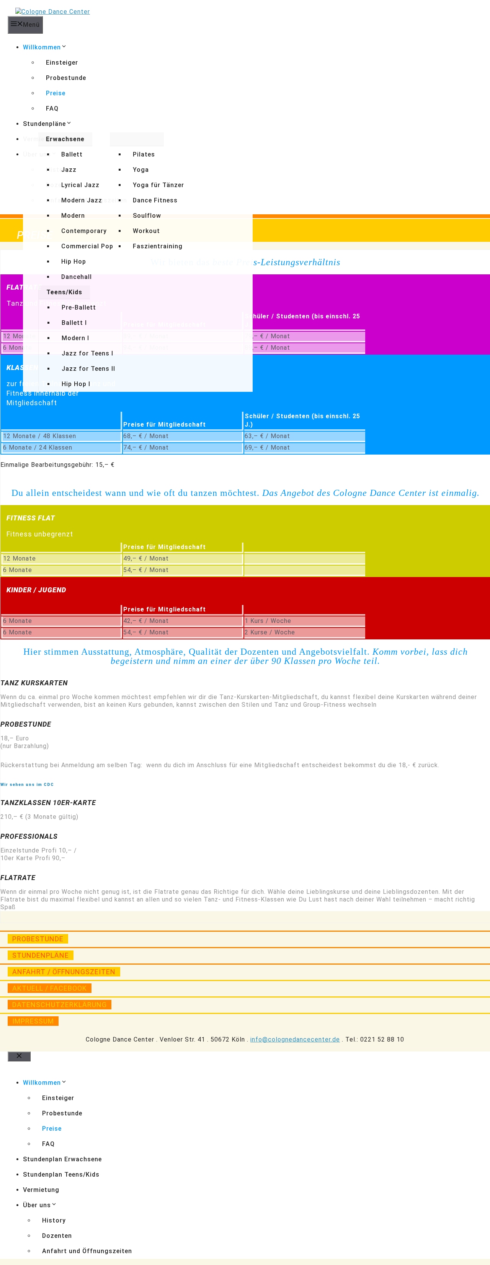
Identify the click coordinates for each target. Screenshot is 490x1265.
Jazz (69, 169)
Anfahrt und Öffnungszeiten (87, 1251)
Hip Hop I (76, 384)
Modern (73, 215)
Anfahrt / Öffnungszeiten (64, 972)
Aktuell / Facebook (49, 988)
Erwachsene (65, 139)
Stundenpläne (44, 123)
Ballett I (74, 322)
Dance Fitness (155, 200)
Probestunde (66, 78)
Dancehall (76, 276)
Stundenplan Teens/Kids (61, 1174)
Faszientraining (158, 246)
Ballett (72, 154)
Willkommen (42, 47)
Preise (55, 93)
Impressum (33, 1021)
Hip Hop (73, 261)
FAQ (52, 108)
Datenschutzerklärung (59, 1005)
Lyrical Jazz (80, 185)
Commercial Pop (87, 246)
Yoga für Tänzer (158, 185)
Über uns (37, 1205)
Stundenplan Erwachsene (62, 1159)
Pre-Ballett (79, 307)
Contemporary (84, 231)
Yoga (141, 169)
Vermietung (41, 1189)
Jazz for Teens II (88, 368)
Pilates (144, 154)
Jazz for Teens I (87, 353)
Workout (146, 231)
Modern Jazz (81, 200)
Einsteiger (62, 62)
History (54, 1220)
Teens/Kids (64, 292)
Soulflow (147, 215)
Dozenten (57, 1235)
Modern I (75, 338)
